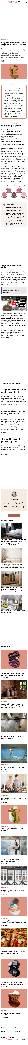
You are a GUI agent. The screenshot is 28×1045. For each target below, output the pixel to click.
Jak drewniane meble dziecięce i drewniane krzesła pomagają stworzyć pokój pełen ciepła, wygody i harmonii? (13, 566)
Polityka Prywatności (6, 1027)
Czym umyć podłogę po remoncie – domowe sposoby (12, 737)
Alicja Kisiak (7, 60)
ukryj (15, 129)
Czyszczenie (4, 39)
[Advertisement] (14, 21)
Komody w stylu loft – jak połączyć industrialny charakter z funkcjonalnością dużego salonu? (12, 589)
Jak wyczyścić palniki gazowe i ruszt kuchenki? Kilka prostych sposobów (12, 674)
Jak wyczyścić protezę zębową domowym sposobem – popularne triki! (13, 922)
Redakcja (17, 1031)
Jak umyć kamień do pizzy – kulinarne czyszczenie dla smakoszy (13, 952)
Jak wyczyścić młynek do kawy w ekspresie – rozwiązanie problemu (12, 983)
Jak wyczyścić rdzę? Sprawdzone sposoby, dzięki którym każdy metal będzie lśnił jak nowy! (12, 705)
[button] (2, 2)
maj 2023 (8, 454)
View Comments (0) (14, 515)
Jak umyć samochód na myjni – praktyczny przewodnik (11, 860)
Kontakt (3, 1031)
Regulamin (17, 1027)
